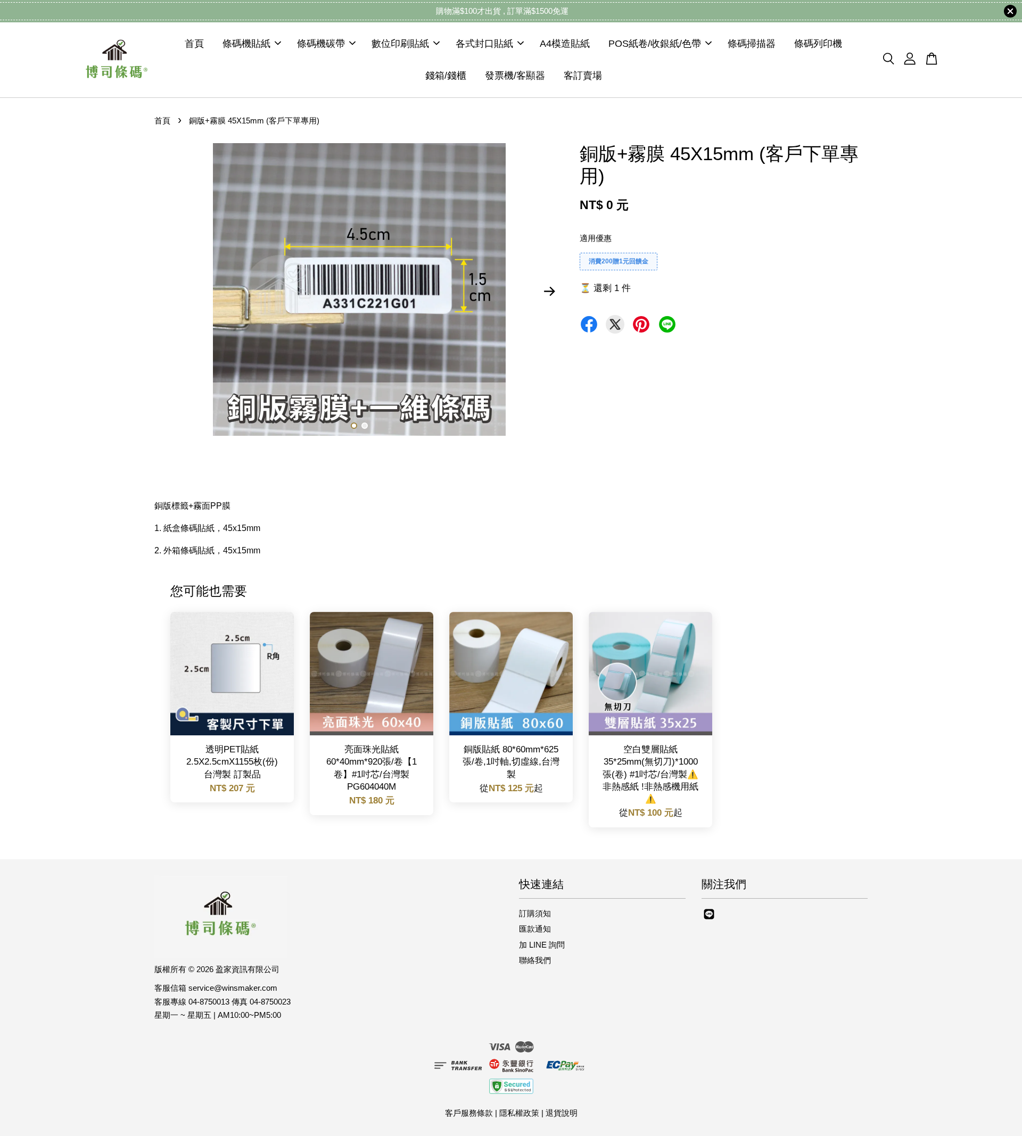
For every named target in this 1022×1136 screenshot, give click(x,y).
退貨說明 (562, 1112)
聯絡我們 (535, 960)
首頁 (194, 43)
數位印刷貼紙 (400, 43)
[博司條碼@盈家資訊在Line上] (709, 918)
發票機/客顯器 (515, 75)
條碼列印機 (818, 43)
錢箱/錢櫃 (445, 75)
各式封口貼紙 (484, 43)
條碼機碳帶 (321, 43)
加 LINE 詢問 (542, 944)
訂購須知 (535, 913)
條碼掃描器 (752, 43)
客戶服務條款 (469, 1112)
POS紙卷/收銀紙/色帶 (654, 43)
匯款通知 (535, 928)
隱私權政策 (519, 1112)
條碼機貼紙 (246, 43)
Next (549, 291)
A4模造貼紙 (565, 43)
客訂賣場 (583, 75)
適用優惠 (596, 238)
